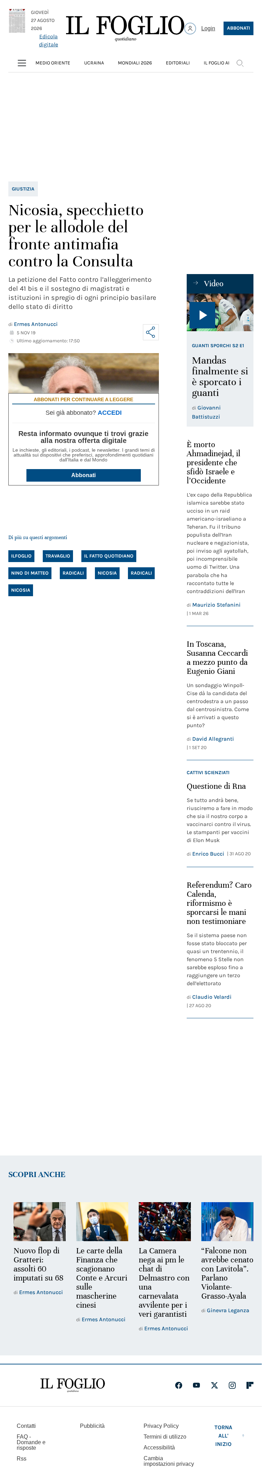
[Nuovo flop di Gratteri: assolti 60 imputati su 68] (39, 1221)
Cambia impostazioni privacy (169, 1460)
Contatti (26, 1425)
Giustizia (23, 189)
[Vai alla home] (125, 28)
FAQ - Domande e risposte (31, 1441)
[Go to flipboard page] (249, 1384)
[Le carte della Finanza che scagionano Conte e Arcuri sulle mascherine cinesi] (100, 1221)
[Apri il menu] (22, 63)
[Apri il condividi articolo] (151, 332)
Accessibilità (159, 1447)
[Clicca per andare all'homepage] (72, 1385)
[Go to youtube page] (196, 1384)
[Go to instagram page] (232, 1384)
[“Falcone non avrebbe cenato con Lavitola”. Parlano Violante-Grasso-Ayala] (222, 1221)
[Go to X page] (214, 1384)
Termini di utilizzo (165, 1436)
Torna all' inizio (223, 1435)
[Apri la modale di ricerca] (240, 63)
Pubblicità (92, 1425)
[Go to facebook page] (178, 1384)
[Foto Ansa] (220, 312)
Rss (21, 1458)
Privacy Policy (161, 1425)
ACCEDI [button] (110, 412)
